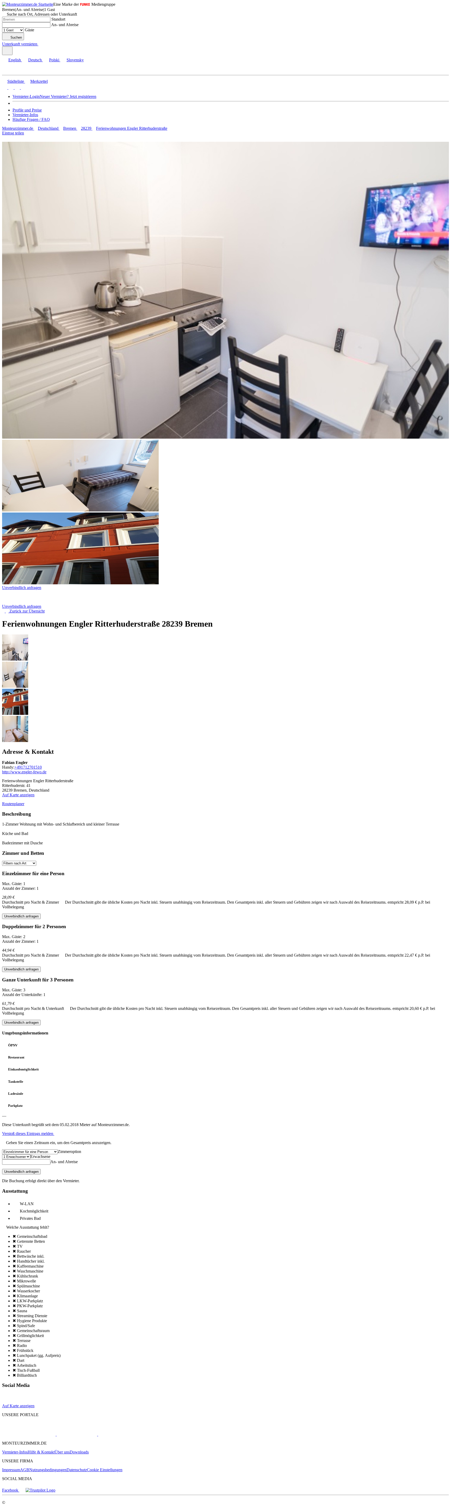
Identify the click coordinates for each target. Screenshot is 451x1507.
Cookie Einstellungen (104, 1470)
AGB (24, 1470)
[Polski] (17, 87)
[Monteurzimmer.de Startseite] (27, 4)
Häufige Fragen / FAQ (31, 119)
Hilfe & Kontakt (41, 1452)
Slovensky (75, 60)
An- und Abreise (65, 24)
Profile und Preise (27, 110)
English (14, 60)
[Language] (7, 50)
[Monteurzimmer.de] (29, 1434)
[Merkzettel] (40, 44)
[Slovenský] (23, 87)
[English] (4, 87)
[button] (9, 70)
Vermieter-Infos (25, 115)
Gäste (29, 30)
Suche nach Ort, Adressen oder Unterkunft (42, 14)
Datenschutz (77, 1470)
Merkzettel (39, 81)
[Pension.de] (76, 1434)
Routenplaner (13, 804)
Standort (58, 19)
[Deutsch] (10, 87)
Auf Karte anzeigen (18, 795)
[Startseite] (29, 601)
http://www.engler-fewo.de (24, 772)
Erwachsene (40, 1156)
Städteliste (15, 81)
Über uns (62, 1452)
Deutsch (35, 60)
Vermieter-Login (26, 96)
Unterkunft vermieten (19, 44)
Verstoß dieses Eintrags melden (28, 1133)
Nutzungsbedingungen (48, 1470)
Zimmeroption (69, 1151)
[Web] (6, 1401)
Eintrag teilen (13, 133)
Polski (54, 60)
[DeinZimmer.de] (125, 1434)
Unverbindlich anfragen (21, 587)
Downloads (79, 1452)
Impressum (11, 1470)
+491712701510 (28, 767)
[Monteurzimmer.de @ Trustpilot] (40, 1490)
